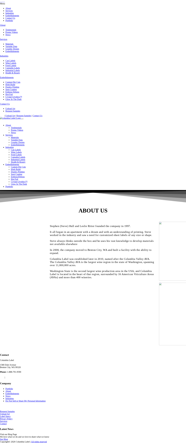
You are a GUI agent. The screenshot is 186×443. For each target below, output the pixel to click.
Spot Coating (11, 89)
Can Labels (10, 60)
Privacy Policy (6, 419)
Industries (9, 13)
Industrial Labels (12, 70)
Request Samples (12, 111)
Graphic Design (12, 49)
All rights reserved (39, 442)
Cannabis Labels (12, 68)
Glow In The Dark (13, 99)
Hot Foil (9, 94)
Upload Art (10, 108)
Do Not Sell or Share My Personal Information (25, 401)
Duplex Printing (12, 87)
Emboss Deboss (12, 92)
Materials (9, 44)
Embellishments (12, 15)
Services (9, 11)
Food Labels (10, 65)
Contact (3, 424)
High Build (10, 84)
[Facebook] (1, 115)
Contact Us (10, 18)
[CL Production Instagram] (3, 115)
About (8, 8)
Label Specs (5, 416)
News (7, 35)
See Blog (4, 439)
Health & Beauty (12, 73)
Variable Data (11, 46)
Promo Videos (11, 32)
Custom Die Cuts (12, 82)
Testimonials (10, 30)
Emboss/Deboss (18, 177)
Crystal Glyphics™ (13, 97)
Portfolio (9, 20)
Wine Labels (10, 63)
